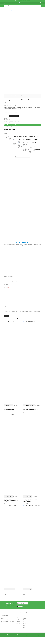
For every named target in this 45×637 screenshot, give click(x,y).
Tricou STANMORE (7, 593)
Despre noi (18, 621)
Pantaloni (8, 122)
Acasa (17, 617)
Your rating (6, 284)
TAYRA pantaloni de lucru (9, 409)
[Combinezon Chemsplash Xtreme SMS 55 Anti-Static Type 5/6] (10, 138)
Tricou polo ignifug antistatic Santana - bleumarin (31, 142)
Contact (17, 626)
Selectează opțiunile (29, 405)
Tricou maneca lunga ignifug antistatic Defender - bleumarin (29, 139)
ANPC (24, 625)
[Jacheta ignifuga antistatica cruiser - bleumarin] (25, 148)
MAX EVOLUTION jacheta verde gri (30, 409)
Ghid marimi (18, 623)
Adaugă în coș (14, 115)
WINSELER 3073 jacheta (28, 501)
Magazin (17, 619)
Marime (5, 110)
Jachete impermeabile (12, 499)
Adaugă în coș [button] (8, 405)
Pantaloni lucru (21, 8)
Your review (6, 287)
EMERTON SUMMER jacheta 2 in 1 (30, 593)
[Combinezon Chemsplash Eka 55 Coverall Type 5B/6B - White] (5, 135)
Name (5, 301)
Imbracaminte (14, 8)
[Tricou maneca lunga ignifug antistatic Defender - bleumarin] (15, 142)
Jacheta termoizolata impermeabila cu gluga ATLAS (11, 501)
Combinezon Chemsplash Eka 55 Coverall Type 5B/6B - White (21, 133)
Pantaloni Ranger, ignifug (36, 149)
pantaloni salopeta (20, 122)
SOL (24, 627)
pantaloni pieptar (13, 122)
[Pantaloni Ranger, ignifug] (30, 151)
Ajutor (24, 615)
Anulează (16, 112)
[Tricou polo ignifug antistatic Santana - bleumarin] (20, 145)
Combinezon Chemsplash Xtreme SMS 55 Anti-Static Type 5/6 (26, 136)
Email (5, 306)
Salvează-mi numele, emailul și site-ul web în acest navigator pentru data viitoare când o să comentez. (22, 312)
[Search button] (40, 6)
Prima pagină (7, 8)
